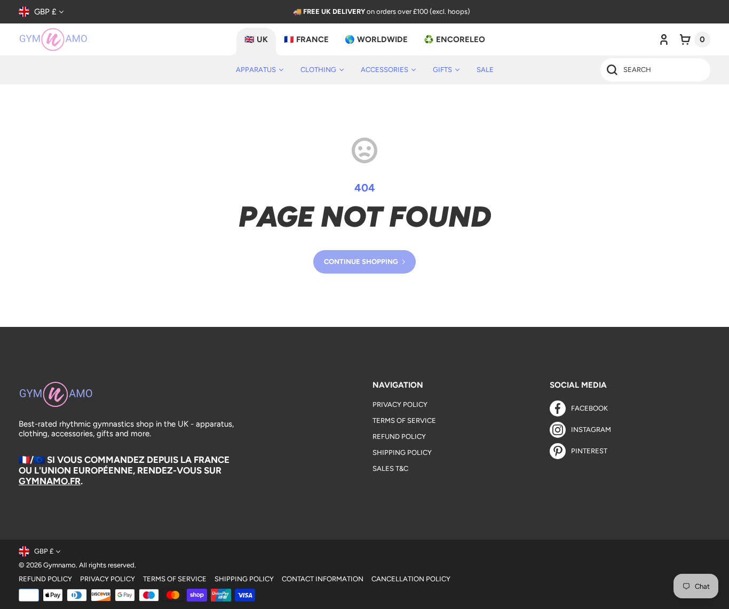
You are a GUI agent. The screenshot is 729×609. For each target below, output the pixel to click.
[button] (695, 39)
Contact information (322, 579)
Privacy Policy (400, 404)
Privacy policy (107, 579)
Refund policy (45, 579)
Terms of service (175, 579)
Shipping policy (244, 579)
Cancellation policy (410, 579)
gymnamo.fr (50, 481)
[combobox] (655, 70)
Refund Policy (399, 436)
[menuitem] (259, 70)
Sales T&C (390, 468)
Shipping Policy (402, 452)
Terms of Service (404, 420)
